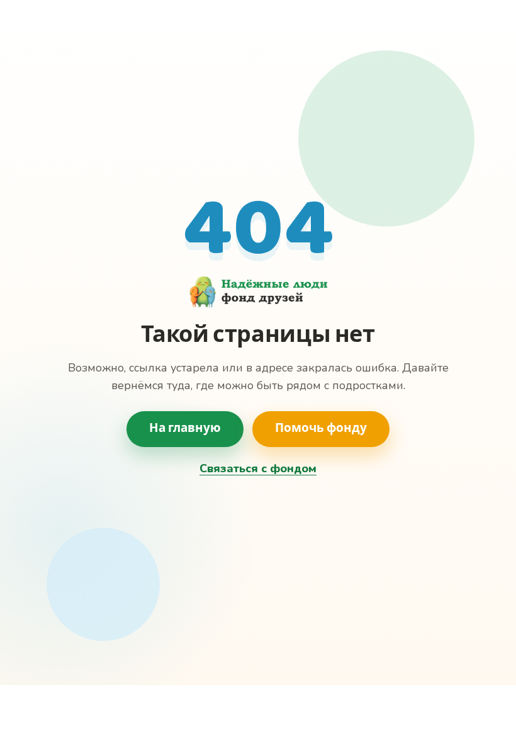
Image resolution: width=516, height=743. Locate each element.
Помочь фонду (321, 428)
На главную (185, 428)
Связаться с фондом (258, 468)
